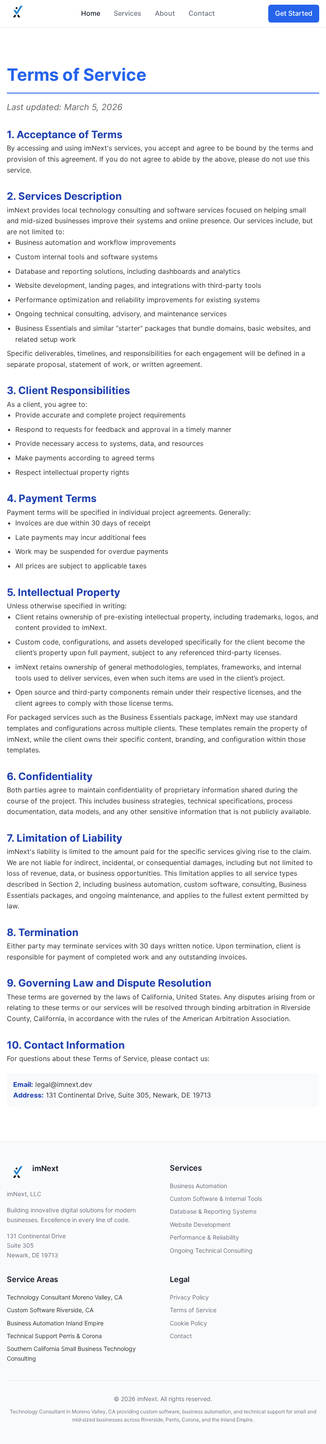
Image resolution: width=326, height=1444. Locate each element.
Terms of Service (193, 1310)
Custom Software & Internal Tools (216, 1198)
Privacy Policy (189, 1297)
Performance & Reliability (204, 1237)
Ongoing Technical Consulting (211, 1250)
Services (127, 13)
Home (90, 13)
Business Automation (198, 1185)
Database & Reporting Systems (213, 1211)
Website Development (200, 1224)
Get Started (293, 13)
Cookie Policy (188, 1323)
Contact (201, 13)
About (165, 13)
